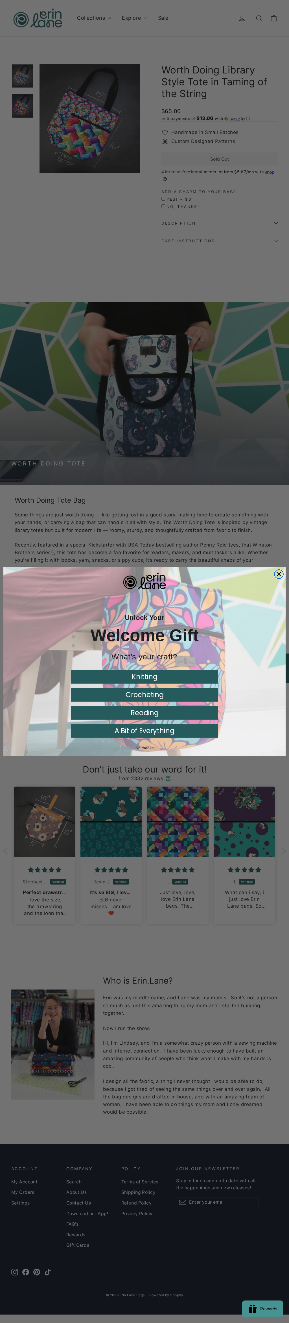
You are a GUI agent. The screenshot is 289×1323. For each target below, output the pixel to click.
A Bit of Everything (144, 730)
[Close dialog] (278, 574)
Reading (145, 712)
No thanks (144, 748)
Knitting (144, 676)
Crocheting (145, 694)
